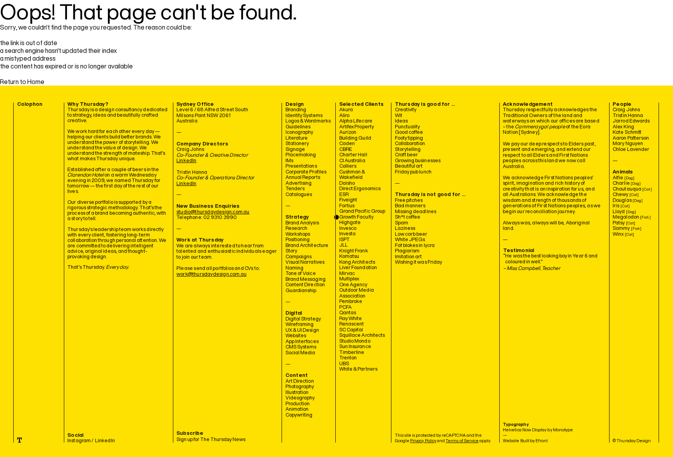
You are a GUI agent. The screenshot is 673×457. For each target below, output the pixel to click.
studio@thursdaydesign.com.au (212, 211)
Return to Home (22, 82)
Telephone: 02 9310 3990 (206, 217)
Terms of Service (462, 440)
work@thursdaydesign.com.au (211, 274)
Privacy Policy (423, 440)
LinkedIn (186, 160)
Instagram (79, 440)
